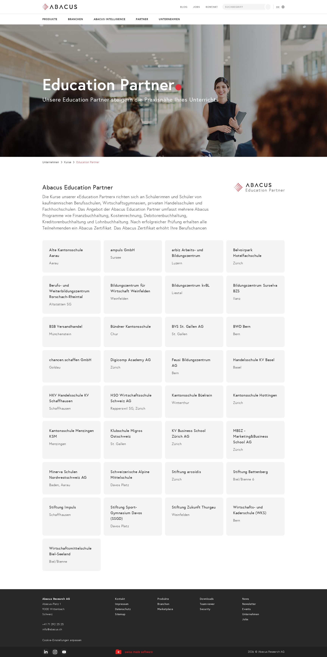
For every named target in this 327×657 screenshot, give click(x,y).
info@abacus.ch (52, 629)
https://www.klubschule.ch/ (133, 440)
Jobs (196, 7)
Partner (142, 19)
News (245, 599)
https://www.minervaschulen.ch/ (71, 478)
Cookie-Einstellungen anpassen (62, 640)
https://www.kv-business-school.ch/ (194, 440)
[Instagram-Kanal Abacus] (54, 651)
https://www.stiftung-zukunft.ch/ (194, 516)
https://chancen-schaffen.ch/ (71, 366)
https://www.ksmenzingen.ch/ (71, 440)
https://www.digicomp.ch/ (133, 366)
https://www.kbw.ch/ (194, 402)
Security (205, 609)
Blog (183, 7)
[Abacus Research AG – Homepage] (59, 7)
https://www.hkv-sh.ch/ (71, 402)
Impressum (122, 604)
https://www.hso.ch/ (133, 402)
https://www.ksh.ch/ (255, 402)
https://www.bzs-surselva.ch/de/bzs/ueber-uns (255, 295)
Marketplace (165, 609)
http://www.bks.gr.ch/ (133, 332)
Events (246, 609)
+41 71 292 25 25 (53, 624)
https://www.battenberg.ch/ (255, 478)
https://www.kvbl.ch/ (194, 295)
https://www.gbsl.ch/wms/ (71, 555)
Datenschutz (123, 609)
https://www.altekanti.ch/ (71, 256)
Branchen (75, 19)
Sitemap (120, 614)
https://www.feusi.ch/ (194, 366)
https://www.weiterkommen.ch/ (133, 295)
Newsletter (249, 604)
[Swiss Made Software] (134, 651)
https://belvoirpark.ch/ (255, 256)
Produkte (49, 19)
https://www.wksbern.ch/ (255, 516)
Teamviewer (207, 604)
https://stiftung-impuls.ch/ (71, 516)
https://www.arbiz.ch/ (194, 256)
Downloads (207, 599)
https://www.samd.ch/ (133, 478)
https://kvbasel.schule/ (255, 366)
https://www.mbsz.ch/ (255, 440)
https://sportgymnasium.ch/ (133, 516)
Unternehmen (169, 19)
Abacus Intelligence (109, 19)
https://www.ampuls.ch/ (133, 256)
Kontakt (212, 7)
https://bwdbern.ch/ (255, 332)
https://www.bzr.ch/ (71, 295)
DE (278, 7)
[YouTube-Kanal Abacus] (64, 651)
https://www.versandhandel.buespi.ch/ (71, 332)
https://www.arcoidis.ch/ (194, 478)
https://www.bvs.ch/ (194, 332)
